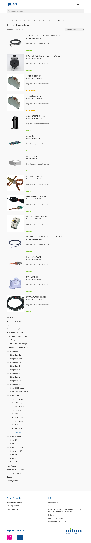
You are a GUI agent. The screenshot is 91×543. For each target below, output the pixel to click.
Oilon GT (13, 444)
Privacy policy (53, 503)
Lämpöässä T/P (15, 370)
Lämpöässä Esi (15, 362)
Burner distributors (55, 518)
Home (9, 21)
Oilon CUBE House (17, 388)
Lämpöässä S (15, 366)
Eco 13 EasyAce (17, 417)
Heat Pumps (11, 466)
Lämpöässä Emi (16, 359)
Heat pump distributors (57, 521)
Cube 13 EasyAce (18, 403)
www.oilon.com (12, 509)
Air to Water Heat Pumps (18, 344)
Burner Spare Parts (14, 321)
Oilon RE (13, 458)
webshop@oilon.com (14, 503)
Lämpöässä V (15, 373)
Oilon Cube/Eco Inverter (19, 392)
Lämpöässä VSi (15, 384)
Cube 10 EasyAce (18, 399)
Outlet (9, 477)
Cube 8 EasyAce (18, 410)
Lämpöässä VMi (16, 377)
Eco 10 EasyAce (17, 414)
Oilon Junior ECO (16, 447)
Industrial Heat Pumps (15, 470)
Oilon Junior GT (16, 451)
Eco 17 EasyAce (17, 421)
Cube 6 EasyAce (18, 406)
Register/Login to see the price (37, 43)
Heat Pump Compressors (16, 332)
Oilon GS (13, 440)
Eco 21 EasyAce (17, 425)
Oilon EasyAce (53, 21)
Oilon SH (13, 462)
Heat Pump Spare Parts (20, 21)
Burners (10, 325)
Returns (51, 515)
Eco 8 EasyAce (17, 432)
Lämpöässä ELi (15, 355)
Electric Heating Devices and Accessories (22, 329)
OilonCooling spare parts (16, 473)
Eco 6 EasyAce (17, 428)
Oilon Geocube (15, 436)
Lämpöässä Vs (15, 381)
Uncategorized (12, 481)
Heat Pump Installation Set (17, 336)
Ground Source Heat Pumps (38, 21)
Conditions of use (54, 506)
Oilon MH (13, 454)
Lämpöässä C (15, 351)
